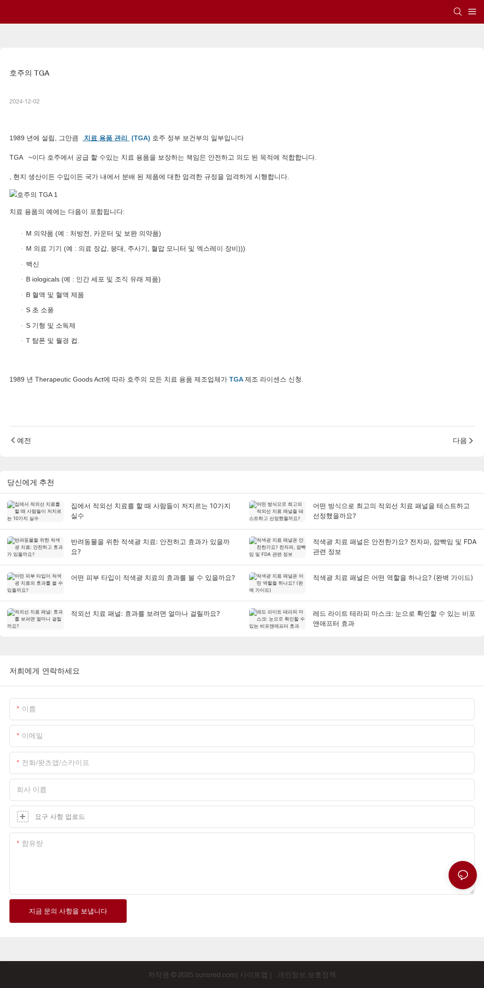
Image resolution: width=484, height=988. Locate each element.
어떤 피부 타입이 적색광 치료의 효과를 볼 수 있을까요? (153, 577)
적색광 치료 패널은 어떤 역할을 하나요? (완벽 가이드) (393, 577)
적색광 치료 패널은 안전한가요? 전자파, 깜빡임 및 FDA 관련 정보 (394, 546)
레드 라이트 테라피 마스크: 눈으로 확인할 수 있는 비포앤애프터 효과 (394, 618)
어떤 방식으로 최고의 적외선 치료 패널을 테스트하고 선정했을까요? (391, 511)
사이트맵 (254, 975)
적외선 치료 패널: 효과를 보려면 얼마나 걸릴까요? (145, 613)
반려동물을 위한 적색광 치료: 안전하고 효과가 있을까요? (150, 546)
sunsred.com (215, 975)
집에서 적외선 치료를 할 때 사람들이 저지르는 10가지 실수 (151, 511)
